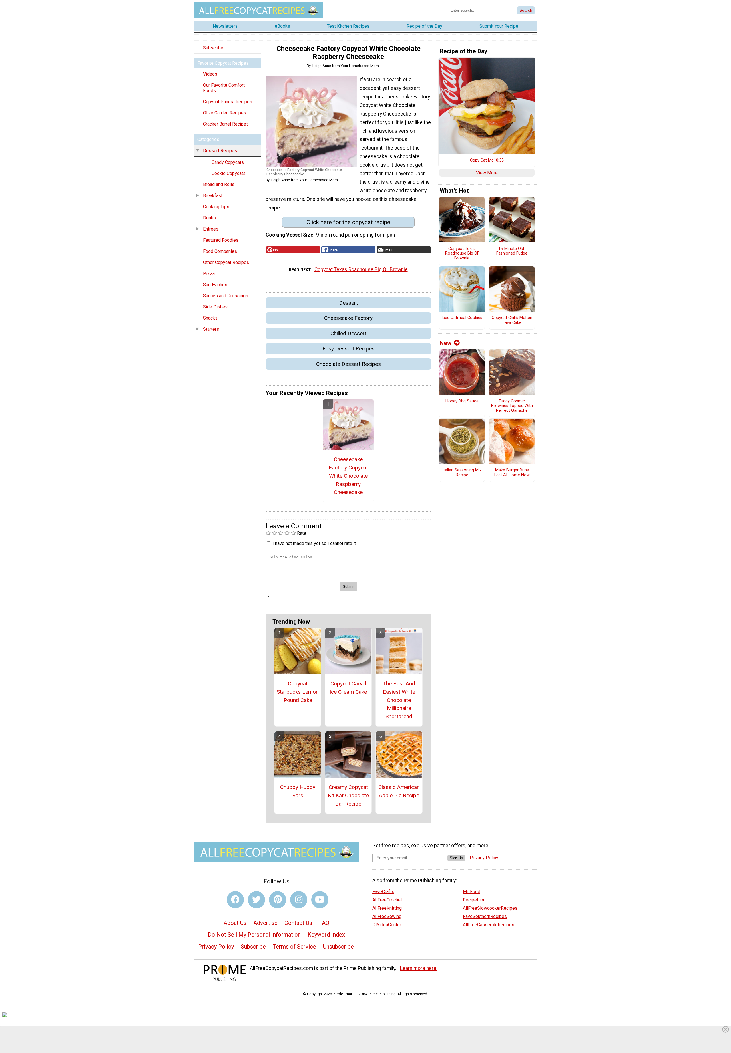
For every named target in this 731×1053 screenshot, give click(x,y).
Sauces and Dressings (225, 295)
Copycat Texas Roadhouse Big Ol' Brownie (361, 269)
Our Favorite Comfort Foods (224, 87)
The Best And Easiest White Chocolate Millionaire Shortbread (399, 700)
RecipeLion (474, 900)
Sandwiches (215, 284)
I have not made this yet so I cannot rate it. (314, 543)
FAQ (324, 922)
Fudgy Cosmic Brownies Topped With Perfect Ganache (512, 406)
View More (487, 172)
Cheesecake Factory (348, 318)
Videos (210, 74)
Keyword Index (326, 934)
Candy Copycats (228, 162)
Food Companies (220, 251)
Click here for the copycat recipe (348, 222)
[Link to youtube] (319, 899)
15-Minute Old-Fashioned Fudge (511, 251)
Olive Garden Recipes (224, 113)
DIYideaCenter (386, 924)
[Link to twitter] (256, 899)
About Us (235, 922)
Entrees (210, 229)
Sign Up (456, 858)
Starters (211, 329)
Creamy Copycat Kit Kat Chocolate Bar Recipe (348, 795)
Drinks (209, 218)
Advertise (265, 922)
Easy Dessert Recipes (348, 348)
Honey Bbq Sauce (462, 401)
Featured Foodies (220, 240)
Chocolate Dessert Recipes (348, 364)
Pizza (209, 273)
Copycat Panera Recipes (227, 101)
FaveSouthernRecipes (485, 916)
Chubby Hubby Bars (297, 791)
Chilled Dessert (348, 333)
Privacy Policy (216, 946)
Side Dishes (215, 307)
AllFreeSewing (386, 916)
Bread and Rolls (218, 184)
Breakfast (212, 195)
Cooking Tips (216, 206)
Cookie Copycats (229, 173)
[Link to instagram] (298, 899)
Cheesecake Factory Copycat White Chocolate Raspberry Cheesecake (348, 475)
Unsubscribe (338, 946)
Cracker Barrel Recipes (226, 124)
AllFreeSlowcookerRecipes (490, 908)
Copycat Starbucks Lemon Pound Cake (298, 691)
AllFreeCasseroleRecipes (488, 924)
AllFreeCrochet (387, 900)
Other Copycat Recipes (226, 262)
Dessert (348, 303)
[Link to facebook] (235, 899)
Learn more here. (418, 968)
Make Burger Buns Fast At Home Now (512, 472)
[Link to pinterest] (277, 899)
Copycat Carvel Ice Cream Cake (348, 687)
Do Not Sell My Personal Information (254, 934)
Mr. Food (471, 891)
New (445, 343)
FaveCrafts (383, 891)
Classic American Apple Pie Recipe (399, 791)
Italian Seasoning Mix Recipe (461, 472)
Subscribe (213, 48)
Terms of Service (294, 946)
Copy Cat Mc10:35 (487, 160)
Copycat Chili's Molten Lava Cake (512, 320)
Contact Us (298, 922)
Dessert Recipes (220, 150)
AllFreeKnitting (387, 908)
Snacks (210, 318)
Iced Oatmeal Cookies (461, 318)
